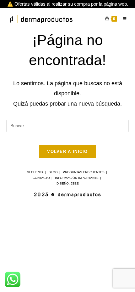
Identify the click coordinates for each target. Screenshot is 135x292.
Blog (53, 172)
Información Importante (77, 178)
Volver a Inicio (67, 151)
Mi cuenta (35, 172)
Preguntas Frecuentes (84, 172)
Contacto (41, 178)
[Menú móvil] (123, 19)
